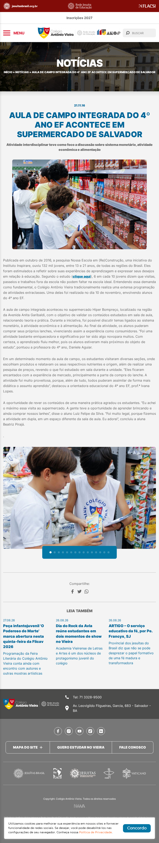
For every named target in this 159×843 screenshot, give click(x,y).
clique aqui (82, 276)
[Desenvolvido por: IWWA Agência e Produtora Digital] (80, 806)
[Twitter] (79, 591)
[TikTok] (90, 731)
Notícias (22, 72)
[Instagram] (69, 731)
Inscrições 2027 (79, 18)
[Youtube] (79, 731)
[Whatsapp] (86, 591)
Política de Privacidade (95, 832)
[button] (50, 552)
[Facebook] (72, 591)
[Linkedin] (101, 731)
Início (8, 72)
